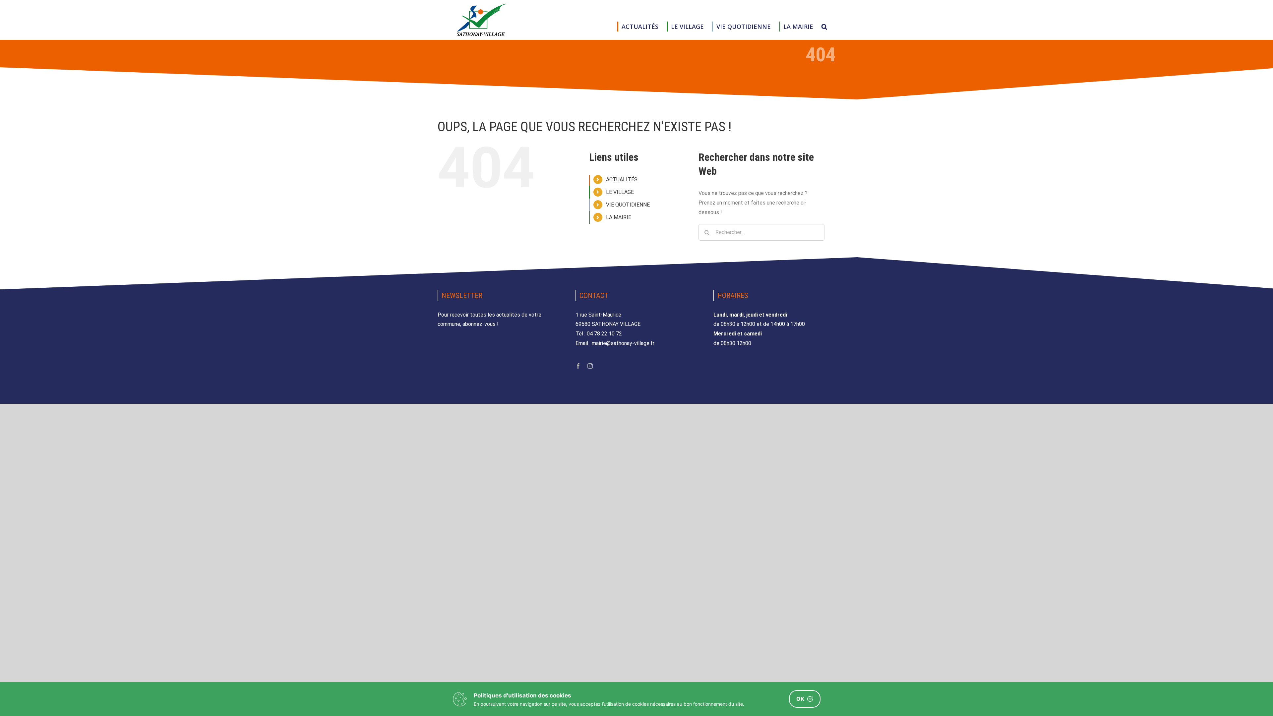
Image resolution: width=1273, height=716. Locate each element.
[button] (824, 26)
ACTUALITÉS (621, 179)
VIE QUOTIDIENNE (628, 205)
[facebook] (578, 366)
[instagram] (590, 366)
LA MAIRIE (618, 217)
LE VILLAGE (620, 192)
